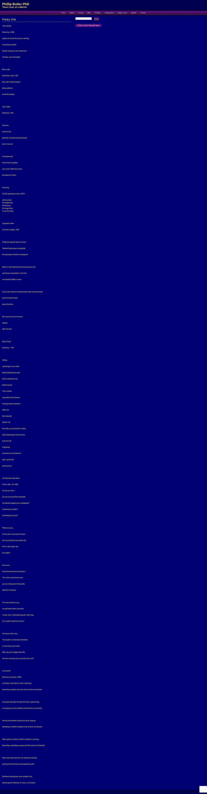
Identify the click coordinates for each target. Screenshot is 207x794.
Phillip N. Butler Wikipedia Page (88, 25)
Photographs (109, 13)
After (89, 13)
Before (72, 13)
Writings (97, 13)
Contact (143, 13)
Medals (133, 13)
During (81, 13)
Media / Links (122, 13)
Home (63, 13)
